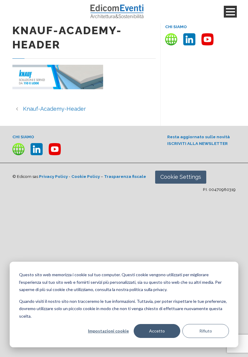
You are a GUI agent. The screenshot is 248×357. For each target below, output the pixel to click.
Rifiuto (205, 330)
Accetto (157, 330)
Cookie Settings (180, 177)
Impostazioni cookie (108, 330)
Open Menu (230, 12)
